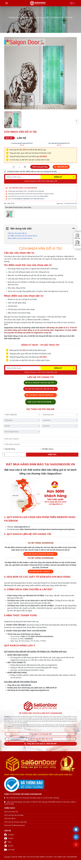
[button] (76, 829)
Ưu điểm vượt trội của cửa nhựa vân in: (22, 236)
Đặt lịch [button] (77, 238)
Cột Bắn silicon (47, 449)
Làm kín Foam (10, 449)
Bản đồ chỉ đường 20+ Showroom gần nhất (39, 382)
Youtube (10, 838)
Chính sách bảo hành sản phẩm (14, 815)
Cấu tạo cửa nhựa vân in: (17, 233)
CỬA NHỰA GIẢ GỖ (40, 17)
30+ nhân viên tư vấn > (38, 199)
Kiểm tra (52, 454)
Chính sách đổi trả (9, 818)
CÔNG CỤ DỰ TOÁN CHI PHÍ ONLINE (39, 402)
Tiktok (9, 842)
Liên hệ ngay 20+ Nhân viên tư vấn (41, 739)
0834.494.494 (62, 167)
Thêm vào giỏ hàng (40, 167)
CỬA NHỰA (26, 17)
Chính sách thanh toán (11, 811)
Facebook (11, 834)
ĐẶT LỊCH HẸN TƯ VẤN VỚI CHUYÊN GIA (40, 395)
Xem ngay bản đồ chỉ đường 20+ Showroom (39, 554)
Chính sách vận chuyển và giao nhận (15, 822)
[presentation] (4, 120)
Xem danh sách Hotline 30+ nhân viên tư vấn (40, 389)
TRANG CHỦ (14, 17)
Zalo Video (11, 849)
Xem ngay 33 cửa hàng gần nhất (41, 734)
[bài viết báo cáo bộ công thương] (40, 784)
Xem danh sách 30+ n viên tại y (39, 571)
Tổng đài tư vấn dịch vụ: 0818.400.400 (42, 744)
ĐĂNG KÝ (58, 177)
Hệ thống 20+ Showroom (22, 199)
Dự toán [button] (77, 245)
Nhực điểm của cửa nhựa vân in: (20, 238)
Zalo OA (10, 846)
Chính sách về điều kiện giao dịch (14, 825)
